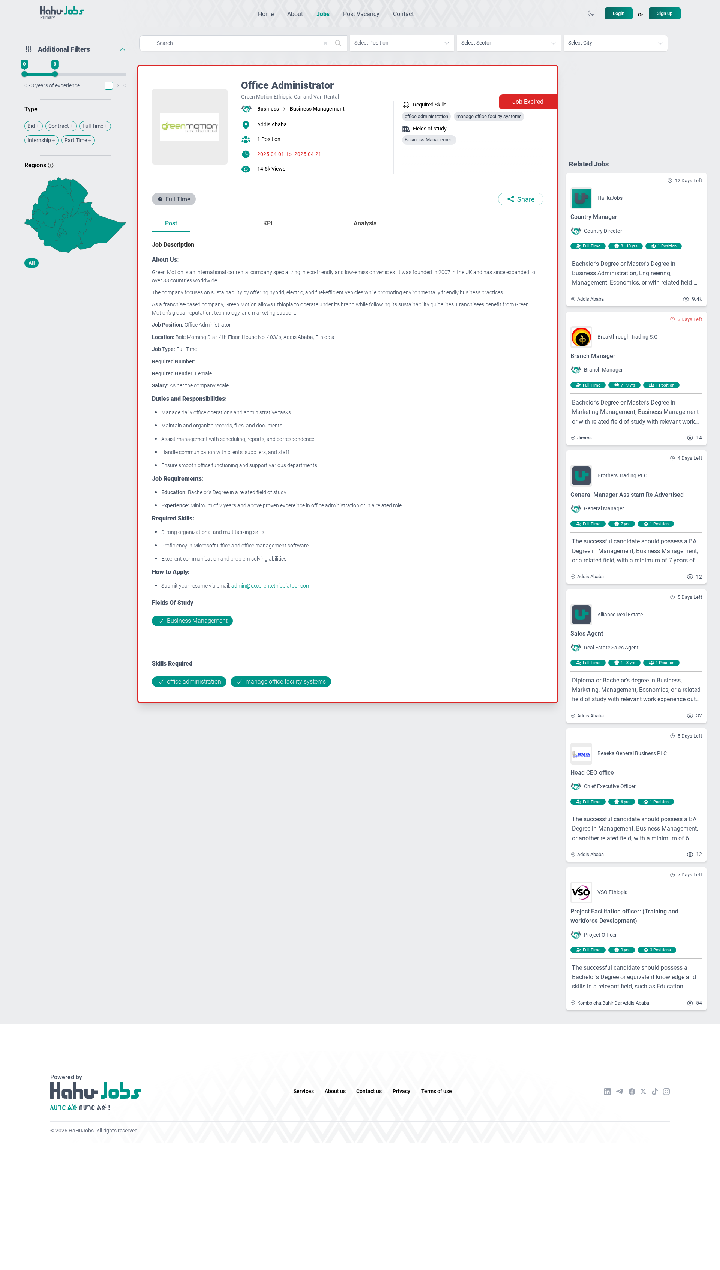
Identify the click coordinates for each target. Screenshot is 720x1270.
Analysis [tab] (365, 223)
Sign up (664, 13)
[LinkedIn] (607, 1091)
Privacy (401, 1091)
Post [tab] (171, 223)
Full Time (92, 126)
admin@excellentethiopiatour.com (270, 586)
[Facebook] (631, 1091)
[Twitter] (643, 1091)
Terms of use (436, 1091)
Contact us (369, 1091)
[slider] (24, 74)
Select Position (371, 43)
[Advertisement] (75, 332)
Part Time (75, 140)
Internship (39, 140)
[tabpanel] (347, 463)
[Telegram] (619, 1091)
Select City (580, 43)
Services (304, 1091)
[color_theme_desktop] (590, 13)
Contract (58, 126)
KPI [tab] (268, 223)
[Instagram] (666, 1091)
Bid (31, 126)
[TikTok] (655, 1091)
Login (618, 13)
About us (335, 1091)
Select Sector (476, 43)
